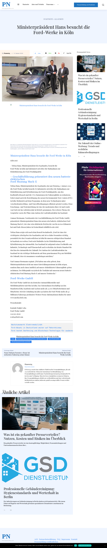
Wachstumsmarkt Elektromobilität (26, 325)
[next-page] (10, 510)
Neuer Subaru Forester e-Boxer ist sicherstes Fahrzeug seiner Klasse (17, 354)
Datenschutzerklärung (85, 545)
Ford (13, 339)
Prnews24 (7, 53)
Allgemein (58, 19)
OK (75, 545)
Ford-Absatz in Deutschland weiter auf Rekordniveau (36, 328)
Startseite (48, 19)
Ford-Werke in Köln (54, 339)
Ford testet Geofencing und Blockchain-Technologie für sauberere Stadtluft (47, 331)
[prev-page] (4, 510)
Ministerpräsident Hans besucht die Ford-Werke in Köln (55, 354)
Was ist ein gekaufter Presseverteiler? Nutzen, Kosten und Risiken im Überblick (34, 436)
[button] (102, 5)
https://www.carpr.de (29, 366)
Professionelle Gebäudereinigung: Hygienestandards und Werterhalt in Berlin (31, 492)
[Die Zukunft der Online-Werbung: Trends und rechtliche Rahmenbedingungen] (91, 131)
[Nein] (105, 545)
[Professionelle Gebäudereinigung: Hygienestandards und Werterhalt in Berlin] (35, 467)
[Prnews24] (17, 373)
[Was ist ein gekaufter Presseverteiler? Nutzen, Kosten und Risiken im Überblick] (35, 413)
